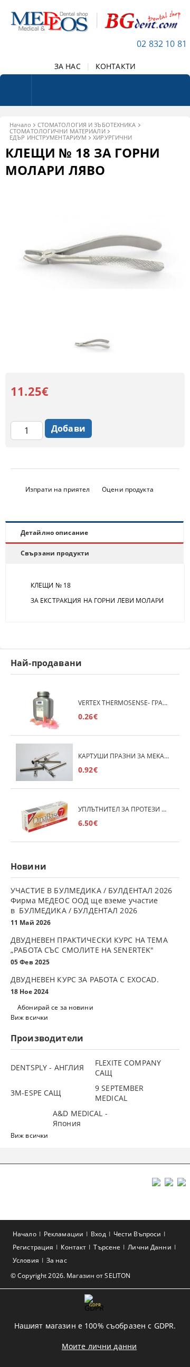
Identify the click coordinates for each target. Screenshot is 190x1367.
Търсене (106, 1247)
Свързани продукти (55, 553)
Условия (26, 1260)
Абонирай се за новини (55, 1007)
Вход (98, 1233)
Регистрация (33, 1247)
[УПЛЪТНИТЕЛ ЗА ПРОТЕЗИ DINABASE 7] (44, 816)
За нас (56, 1260)
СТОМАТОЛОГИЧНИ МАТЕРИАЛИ (58, 131)
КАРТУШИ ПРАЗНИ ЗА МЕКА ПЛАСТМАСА (123, 755)
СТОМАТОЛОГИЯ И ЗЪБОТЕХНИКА (86, 125)
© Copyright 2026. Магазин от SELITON (70, 1275)
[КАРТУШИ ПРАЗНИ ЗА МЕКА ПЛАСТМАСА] (44, 763)
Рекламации (63, 1233)
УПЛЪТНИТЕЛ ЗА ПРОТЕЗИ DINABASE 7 (123, 809)
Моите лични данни (99, 1346)
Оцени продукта (128, 489)
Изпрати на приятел (57, 489)
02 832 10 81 (162, 44)
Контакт (73, 1247)
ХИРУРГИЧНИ (112, 137)
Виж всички (29, 1017)
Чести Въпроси (137, 1233)
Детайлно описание (54, 532)
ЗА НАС (67, 66)
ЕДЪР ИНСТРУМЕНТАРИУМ (48, 137)
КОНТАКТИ (116, 66)
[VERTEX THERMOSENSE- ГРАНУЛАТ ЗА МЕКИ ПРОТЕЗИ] (44, 710)
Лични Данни (149, 1247)
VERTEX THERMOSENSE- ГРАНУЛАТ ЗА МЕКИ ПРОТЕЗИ (123, 702)
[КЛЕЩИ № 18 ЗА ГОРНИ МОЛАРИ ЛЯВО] (95, 316)
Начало (20, 125)
